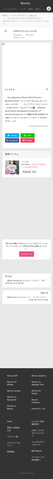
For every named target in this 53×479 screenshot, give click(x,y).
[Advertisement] (26, 206)
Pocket (28, 140)
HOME (4, 15)
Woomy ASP (12, 376)
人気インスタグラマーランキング (38, 433)
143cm (30, 35)
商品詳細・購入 (30, 172)
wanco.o (32, 15)
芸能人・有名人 (34, 9)
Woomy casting (13, 391)
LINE (28, 135)
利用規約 (10, 452)
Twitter (13, 135)
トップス (25, 162)
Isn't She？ (26, 164)
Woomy (25, 3)
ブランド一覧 (12, 437)
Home (9, 421)
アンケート (26, 254)
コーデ (23, 9)
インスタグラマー (10, 9)
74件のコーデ (19, 38)
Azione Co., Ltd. (38, 409)
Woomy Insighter (39, 376)
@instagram (37, 451)
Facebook (13, 140)
